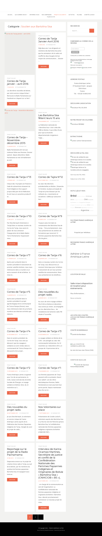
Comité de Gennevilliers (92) (77, 345)
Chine (77, 202)
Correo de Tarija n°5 (18, 291)
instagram (79, 67)
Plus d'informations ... (77, 293)
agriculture (84, 207)
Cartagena (72, 205)
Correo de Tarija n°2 (18, 367)
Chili (86, 199)
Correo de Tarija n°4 (18, 331)
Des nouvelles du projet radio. (48, 293)
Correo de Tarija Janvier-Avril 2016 (48, 40)
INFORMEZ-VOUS (34, 14)
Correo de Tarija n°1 (49, 367)
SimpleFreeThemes (49, 530)
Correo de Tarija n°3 (49, 331)
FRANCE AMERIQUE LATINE (56, 528)
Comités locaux (89, 14)
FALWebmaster (21, 87)
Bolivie (88, 205)
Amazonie (90, 199)
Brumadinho (77, 205)
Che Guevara (81, 199)
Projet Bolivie (11, 78)
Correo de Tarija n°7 (18, 255)
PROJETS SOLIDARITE (60, 14)
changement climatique (84, 202)
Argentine (85, 210)
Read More (12, 103)
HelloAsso (87, 232)
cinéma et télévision (81, 196)
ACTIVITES (72, 14)
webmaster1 (52, 44)
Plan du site (51, 17)
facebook (76, 62)
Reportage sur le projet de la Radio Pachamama (17, 452)
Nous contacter (75, 298)
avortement (73, 202)
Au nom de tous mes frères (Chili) (81, 350)
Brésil (73, 195)
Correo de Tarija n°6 (50, 255)
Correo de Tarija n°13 (19, 177)
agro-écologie (83, 205)
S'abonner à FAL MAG (77, 179)
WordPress (62, 530)
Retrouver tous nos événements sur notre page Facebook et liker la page (81, 60)
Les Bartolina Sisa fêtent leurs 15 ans (49, 117)
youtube (89, 67)
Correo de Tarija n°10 (19, 216)
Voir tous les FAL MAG (77, 174)
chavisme (91, 210)
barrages (76, 199)
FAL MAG (79, 14)
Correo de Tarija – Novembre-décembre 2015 (17, 140)
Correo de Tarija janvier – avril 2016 (17, 82)
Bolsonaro (78, 207)
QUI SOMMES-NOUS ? (21, 14)
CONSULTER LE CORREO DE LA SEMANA (80, 55)
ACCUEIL (10, 14)
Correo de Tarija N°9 (50, 216)
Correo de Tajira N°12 (50, 177)
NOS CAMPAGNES (47, 14)
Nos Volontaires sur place (49, 408)
